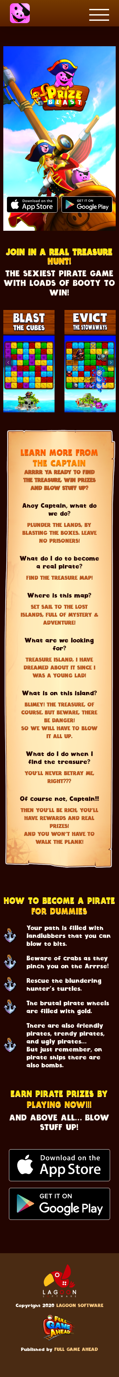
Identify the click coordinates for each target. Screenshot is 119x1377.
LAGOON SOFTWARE (80, 1306)
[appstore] (59, 1153)
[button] (8, 362)
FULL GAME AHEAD (76, 1350)
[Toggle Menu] (99, 15)
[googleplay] (59, 1192)
